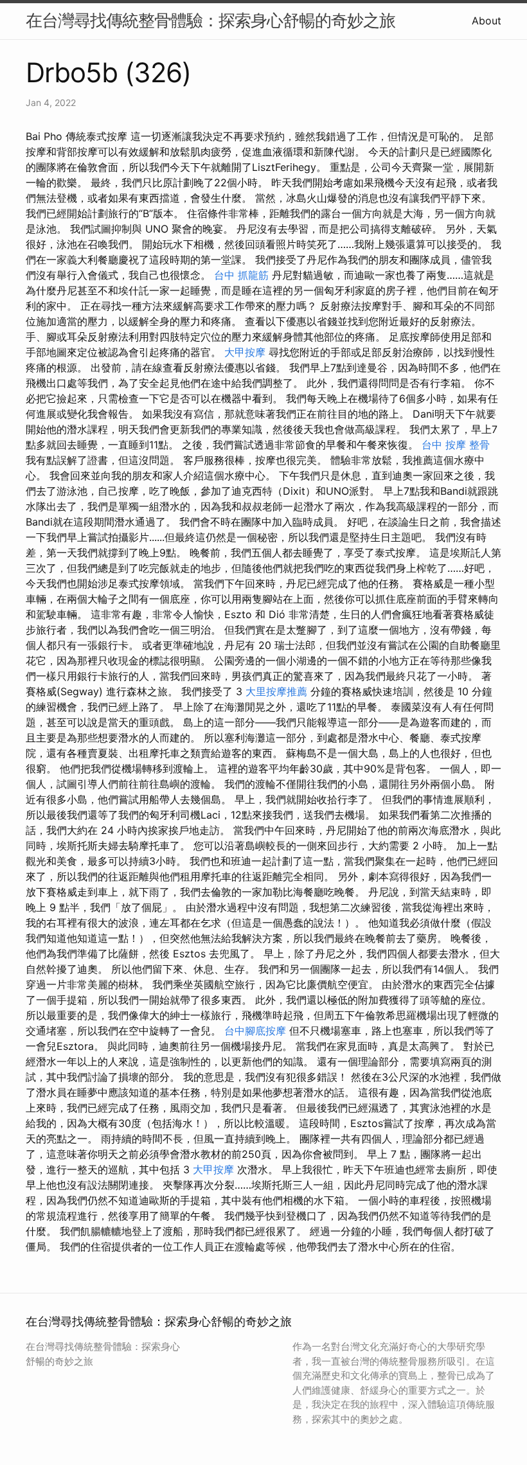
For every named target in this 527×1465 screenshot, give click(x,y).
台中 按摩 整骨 (456, 444)
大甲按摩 (244, 352)
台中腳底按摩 (255, 1030)
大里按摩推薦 (276, 691)
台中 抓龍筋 (241, 275)
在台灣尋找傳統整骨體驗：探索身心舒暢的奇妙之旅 (210, 20)
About (486, 20)
